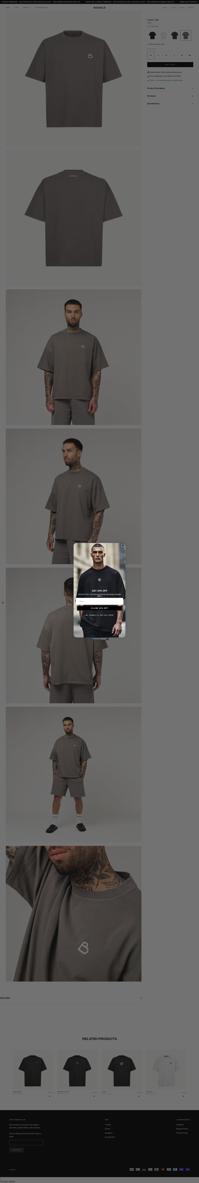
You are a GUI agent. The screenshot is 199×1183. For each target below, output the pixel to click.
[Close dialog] (122, 545)
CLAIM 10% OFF (99, 608)
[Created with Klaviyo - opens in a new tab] (99, 638)
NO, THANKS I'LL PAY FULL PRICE (100, 615)
